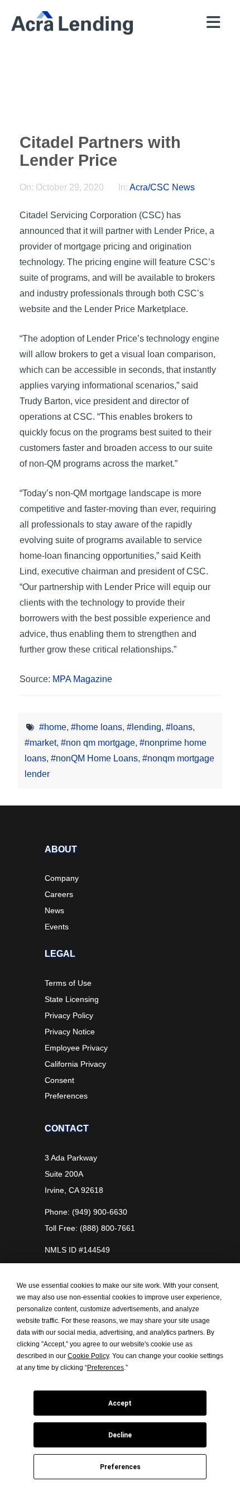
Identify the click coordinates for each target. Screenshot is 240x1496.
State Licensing (72, 999)
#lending (144, 727)
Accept (120, 1403)
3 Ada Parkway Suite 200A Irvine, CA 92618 (74, 1174)
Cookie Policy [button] (88, 1356)
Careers (59, 894)
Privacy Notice (70, 1031)
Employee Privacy (76, 1047)
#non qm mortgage (98, 742)
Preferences (120, 1467)
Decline (120, 1435)
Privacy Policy (69, 1015)
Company (62, 878)
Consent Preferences (66, 1088)
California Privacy (75, 1063)
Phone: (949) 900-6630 (86, 1211)
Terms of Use (68, 983)
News (54, 910)
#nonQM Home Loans (94, 758)
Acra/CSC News (162, 187)
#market (40, 742)
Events (57, 926)
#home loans (96, 727)
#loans (179, 727)
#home (52, 727)
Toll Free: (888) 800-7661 (90, 1228)
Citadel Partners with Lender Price (100, 151)
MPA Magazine (82, 679)
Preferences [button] (105, 1368)
